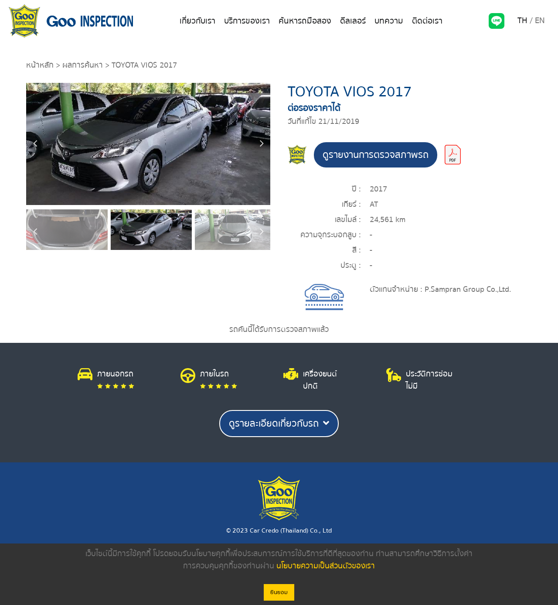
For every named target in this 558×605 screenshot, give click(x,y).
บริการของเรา (247, 21)
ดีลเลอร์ (353, 21)
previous (34, 143)
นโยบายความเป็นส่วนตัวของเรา (325, 566)
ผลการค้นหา (82, 65)
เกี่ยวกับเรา (197, 21)
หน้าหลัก (40, 65)
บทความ (388, 21)
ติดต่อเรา (427, 21)
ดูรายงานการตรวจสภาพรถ (376, 155)
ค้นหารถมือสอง (305, 21)
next (261, 143)
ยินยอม (279, 592)
